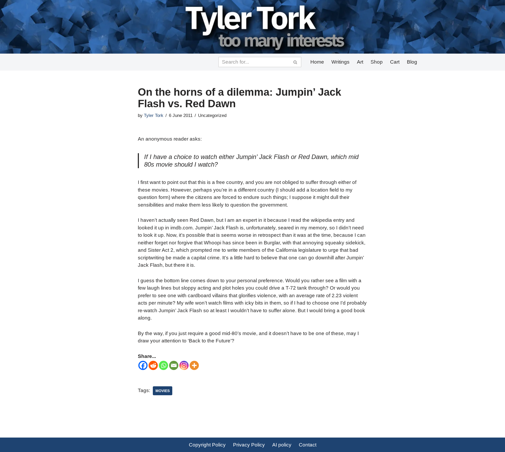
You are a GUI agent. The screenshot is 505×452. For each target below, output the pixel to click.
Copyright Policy (207, 445)
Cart (395, 62)
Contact (307, 445)
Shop (377, 62)
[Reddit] (153, 365)
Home (317, 62)
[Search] (295, 62)
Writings (340, 62)
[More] (194, 365)
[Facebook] (143, 365)
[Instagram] (184, 365)
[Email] (173, 365)
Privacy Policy (249, 445)
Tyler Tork (153, 115)
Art (360, 62)
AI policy (281, 445)
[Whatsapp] (163, 365)
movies (162, 391)
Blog (412, 62)
